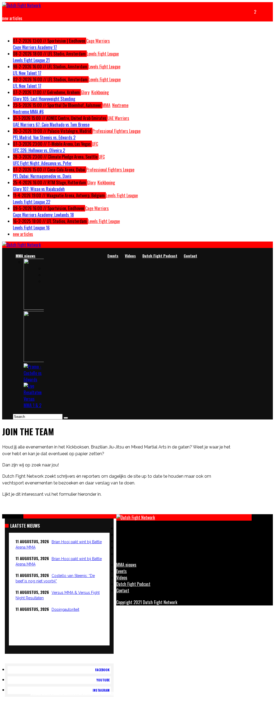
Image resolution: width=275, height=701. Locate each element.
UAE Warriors (118, 118)
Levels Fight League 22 (31, 202)
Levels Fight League (103, 53)
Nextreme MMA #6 (28, 111)
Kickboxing (100, 92)
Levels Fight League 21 (31, 60)
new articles (23, 234)
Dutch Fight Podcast (159, 255)
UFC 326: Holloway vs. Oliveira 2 (39, 150)
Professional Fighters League (116, 131)
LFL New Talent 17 (27, 73)
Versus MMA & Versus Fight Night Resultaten (72, 693)
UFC (95, 144)
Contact (190, 255)
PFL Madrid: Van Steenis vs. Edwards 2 (44, 137)
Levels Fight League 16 (31, 227)
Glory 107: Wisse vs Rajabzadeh (39, 189)
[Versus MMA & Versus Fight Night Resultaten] (34, 405)
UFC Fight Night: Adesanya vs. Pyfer (42, 163)
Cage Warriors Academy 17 (35, 47)
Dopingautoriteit (65, 609)
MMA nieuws (25, 255)
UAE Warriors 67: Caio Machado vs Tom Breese (51, 124)
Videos (130, 255)
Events (112, 255)
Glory (85, 92)
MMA (106, 105)
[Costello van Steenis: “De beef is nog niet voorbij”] (34, 379)
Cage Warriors (98, 41)
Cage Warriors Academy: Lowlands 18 (43, 214)
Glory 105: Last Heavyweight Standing (44, 99)
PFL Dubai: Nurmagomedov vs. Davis (42, 176)
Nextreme (120, 105)
